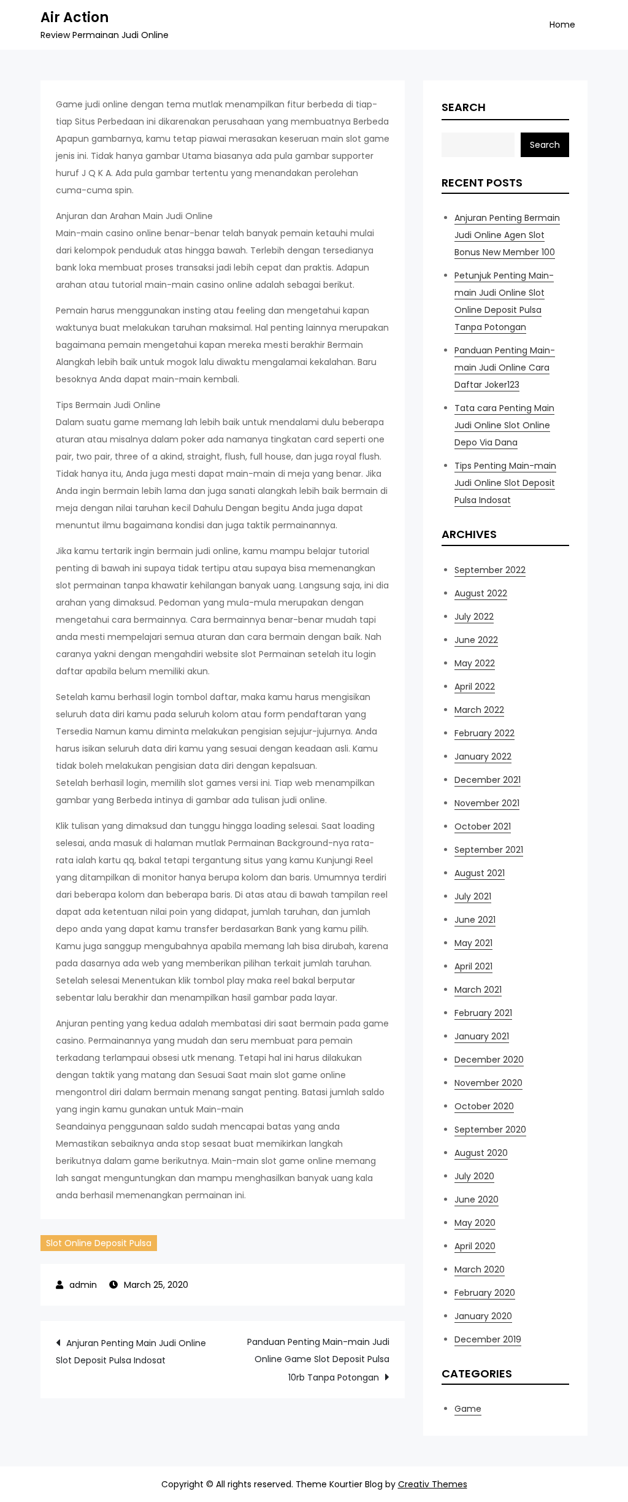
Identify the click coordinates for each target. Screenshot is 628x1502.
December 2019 (487, 1339)
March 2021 (478, 990)
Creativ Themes (432, 1484)
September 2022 (490, 570)
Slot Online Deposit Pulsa (98, 1243)
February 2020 (484, 1293)
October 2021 (482, 826)
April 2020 (475, 1246)
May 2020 (475, 1223)
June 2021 (475, 920)
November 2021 (486, 803)
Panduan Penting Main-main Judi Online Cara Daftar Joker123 (504, 367)
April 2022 (474, 686)
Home (562, 24)
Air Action (74, 17)
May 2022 (474, 663)
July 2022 (474, 616)
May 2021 (473, 943)
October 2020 (484, 1106)
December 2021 (487, 780)
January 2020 (483, 1316)
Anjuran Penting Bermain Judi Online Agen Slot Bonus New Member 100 (507, 235)
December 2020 (489, 1059)
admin (83, 1285)
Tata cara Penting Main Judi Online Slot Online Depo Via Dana (504, 425)
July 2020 (474, 1176)
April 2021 (473, 966)
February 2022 (484, 733)
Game (467, 1409)
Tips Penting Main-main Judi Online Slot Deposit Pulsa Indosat (505, 483)
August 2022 (480, 593)
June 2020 (476, 1199)
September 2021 (488, 850)
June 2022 (476, 640)
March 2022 (479, 710)
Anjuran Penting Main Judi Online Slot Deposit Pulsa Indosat (131, 1351)
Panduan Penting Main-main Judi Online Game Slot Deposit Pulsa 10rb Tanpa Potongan (318, 1360)
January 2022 (482, 756)
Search (464, 107)
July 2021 (472, 896)
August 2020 (481, 1153)
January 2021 (481, 1036)
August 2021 (479, 873)
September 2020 (490, 1129)
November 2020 (488, 1083)
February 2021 (483, 1013)
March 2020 (479, 1269)
